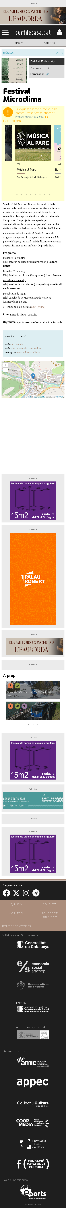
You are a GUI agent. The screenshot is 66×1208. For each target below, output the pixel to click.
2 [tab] (21, 194)
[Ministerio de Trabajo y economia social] (33, 1037)
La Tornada (16, 344)
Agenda (49, 43)
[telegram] (36, 894)
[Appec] (33, 1084)
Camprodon (37, 74)
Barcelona (49, 65)
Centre (49, 57)
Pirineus (16, 65)
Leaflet (28, 396)
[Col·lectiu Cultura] (33, 1104)
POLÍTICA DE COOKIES (16, 926)
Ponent (16, 50)
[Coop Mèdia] (33, 1124)
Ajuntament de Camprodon (25, 348)
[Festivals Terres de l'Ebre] (33, 1145)
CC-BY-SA (59, 396)
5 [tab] (35, 194)
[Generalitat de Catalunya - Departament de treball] (33, 1012)
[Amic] (33, 1063)
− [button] (6, 370)
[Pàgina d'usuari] (59, 34)
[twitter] (16, 894)
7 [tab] (44, 194)
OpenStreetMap (40, 396)
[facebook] (6, 894)
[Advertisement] (33, 434)
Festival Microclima (28, 352)
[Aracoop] (33, 968)
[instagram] (26, 894)
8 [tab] (49, 194)
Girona (16, 57)
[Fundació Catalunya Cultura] (33, 1165)
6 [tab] (39, 194)
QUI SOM (16, 904)
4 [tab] (30, 194)
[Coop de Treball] (33, 988)
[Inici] (33, 32)
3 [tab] (26, 194)
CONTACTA (49, 904)
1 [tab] (16, 194)
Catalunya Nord (49, 50)
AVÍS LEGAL (16, 913)
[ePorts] (33, 1192)
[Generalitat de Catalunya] (33, 947)
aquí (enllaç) (38, 307)
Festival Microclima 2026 (29, 117)
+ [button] (6, 365)
